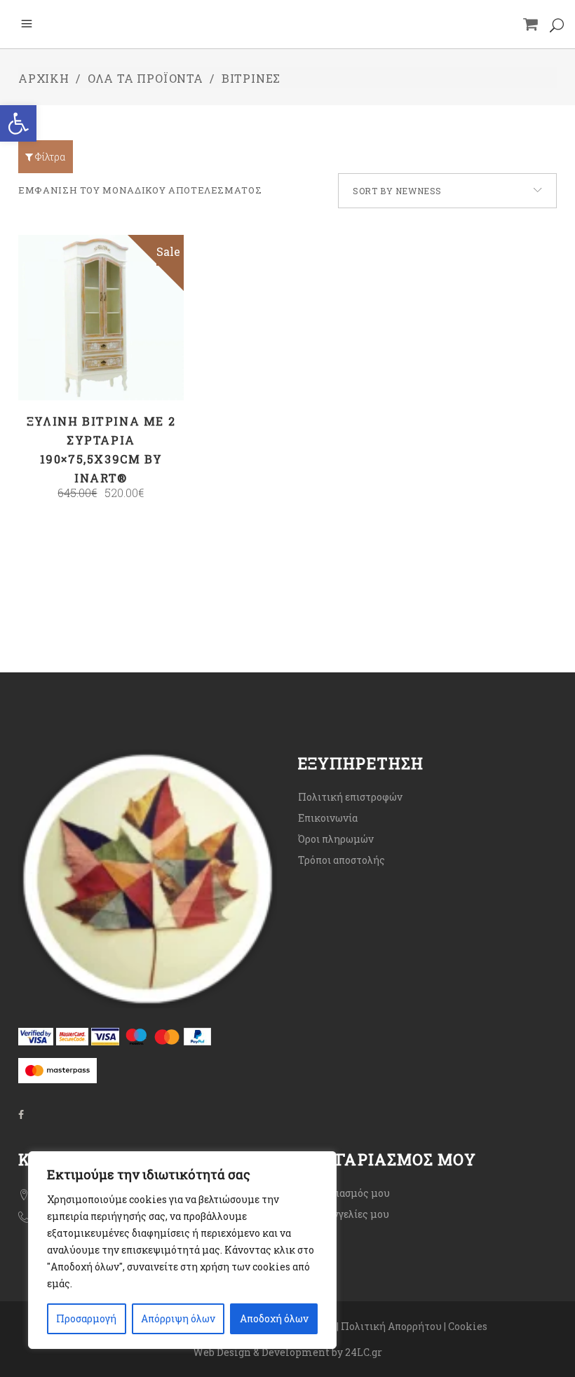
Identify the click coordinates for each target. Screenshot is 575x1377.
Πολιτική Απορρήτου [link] (391, 1326)
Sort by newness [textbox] (397, 190)
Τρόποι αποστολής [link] (341, 860)
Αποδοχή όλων (274, 1318)
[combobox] (447, 190)
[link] (18, 123)
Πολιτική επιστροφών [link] (350, 796)
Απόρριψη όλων (178, 1318)
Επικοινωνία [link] (328, 818)
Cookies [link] (468, 1326)
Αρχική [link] (43, 78)
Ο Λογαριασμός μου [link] (344, 1193)
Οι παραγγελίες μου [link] (343, 1214)
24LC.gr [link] (363, 1352)
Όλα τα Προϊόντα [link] (145, 78)
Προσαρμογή (86, 1318)
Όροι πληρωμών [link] (336, 839)
